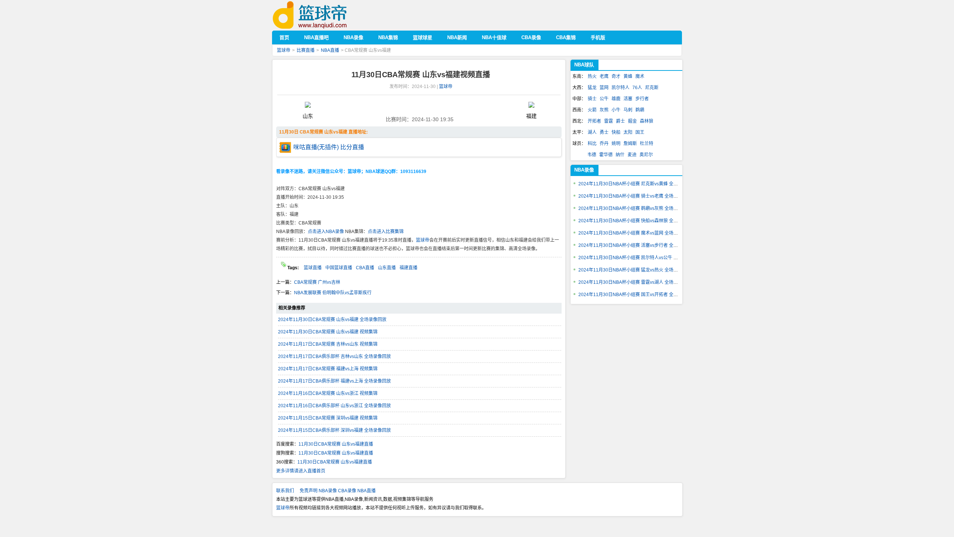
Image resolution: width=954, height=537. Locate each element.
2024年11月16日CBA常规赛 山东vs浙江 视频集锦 (328, 393)
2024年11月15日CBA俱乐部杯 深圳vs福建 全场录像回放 (334, 430)
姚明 (616, 143)
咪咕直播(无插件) (316, 147)
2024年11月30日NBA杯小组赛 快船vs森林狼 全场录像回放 (637, 220)
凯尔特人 (620, 87)
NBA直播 (330, 50)
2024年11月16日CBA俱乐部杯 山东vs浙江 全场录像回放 (334, 405)
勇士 (604, 132)
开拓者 (594, 121)
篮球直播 (313, 267)
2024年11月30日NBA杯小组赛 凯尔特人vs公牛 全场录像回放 (639, 257)
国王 (639, 132)
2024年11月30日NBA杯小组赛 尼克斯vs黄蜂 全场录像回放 (637, 183)
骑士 (592, 98)
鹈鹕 (639, 110)
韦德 (591, 154)
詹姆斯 (630, 143)
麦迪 (632, 154)
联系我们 (285, 490)
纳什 (620, 154)
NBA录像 (584, 170)
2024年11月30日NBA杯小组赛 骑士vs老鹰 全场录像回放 (634, 196)
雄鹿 (616, 98)
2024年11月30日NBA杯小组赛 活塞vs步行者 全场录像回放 (637, 245)
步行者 (642, 98)
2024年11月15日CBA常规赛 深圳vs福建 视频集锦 (328, 418)
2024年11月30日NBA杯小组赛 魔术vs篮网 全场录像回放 (634, 233)
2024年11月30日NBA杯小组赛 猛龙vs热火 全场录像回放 (634, 270)
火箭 (592, 110)
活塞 (627, 98)
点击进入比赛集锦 (386, 231)
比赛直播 (306, 50)
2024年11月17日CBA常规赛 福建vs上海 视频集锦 (328, 368)
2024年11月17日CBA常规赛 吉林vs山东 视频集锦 (328, 344)
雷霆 (608, 121)
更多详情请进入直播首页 (300, 471)
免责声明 (309, 490)
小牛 (616, 110)
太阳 (627, 132)
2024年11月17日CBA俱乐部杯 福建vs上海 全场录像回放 (334, 381)
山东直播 (387, 267)
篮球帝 (321, 15)
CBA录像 (347, 490)
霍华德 (606, 154)
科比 (592, 143)
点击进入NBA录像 (326, 231)
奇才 (616, 76)
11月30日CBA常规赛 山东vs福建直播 (335, 444)
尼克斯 (651, 87)
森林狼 (646, 121)
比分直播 (352, 147)
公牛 (604, 98)
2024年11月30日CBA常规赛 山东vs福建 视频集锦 (328, 332)
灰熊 (604, 110)
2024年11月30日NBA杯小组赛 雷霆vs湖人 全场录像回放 (634, 282)
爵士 (620, 121)
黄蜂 (627, 76)
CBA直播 (365, 267)
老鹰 (604, 76)
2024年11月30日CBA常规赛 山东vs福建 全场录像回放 (332, 319)
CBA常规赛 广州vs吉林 (317, 282)
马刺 (627, 110)
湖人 (592, 132)
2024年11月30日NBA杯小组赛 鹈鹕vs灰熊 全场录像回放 (634, 208)
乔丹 (604, 143)
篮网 (604, 87)
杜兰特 (646, 143)
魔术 (639, 76)
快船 (616, 132)
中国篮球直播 (338, 267)
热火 (592, 76)
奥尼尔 (646, 154)
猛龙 (592, 87)
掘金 (632, 121)
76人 (637, 87)
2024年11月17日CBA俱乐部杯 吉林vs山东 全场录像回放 (334, 356)
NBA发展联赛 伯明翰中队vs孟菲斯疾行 (333, 292)
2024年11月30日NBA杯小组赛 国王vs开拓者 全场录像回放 (637, 294)
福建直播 (408, 267)
